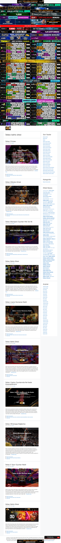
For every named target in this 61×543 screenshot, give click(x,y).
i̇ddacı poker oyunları (47, 229)
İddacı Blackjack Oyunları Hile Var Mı (18, 222)
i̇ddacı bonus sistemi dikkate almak (17, 214)
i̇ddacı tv (53, 238)
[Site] (15, 44)
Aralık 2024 (45, 295)
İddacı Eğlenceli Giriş (46, 150)
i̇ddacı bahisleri (51, 200)
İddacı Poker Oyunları (47, 152)
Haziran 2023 (45, 323)
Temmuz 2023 (45, 321)
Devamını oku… (9, 211)
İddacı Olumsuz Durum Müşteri (48, 167)
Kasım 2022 (45, 333)
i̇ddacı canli (49, 202)
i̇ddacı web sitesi (51, 243)
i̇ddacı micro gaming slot (46, 227)
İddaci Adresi (45, 136)
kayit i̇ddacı (50, 253)
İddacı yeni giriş (46, 273)
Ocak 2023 (45, 330)
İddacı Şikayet (46, 278)
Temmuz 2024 (45, 303)
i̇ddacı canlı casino (47, 205)
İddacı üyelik (46, 276)
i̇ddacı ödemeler (45, 252)
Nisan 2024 (45, 307)
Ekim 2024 (45, 298)
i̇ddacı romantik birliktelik (46, 233)
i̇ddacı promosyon (46, 230)
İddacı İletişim (52, 276)
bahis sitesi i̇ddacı (45, 191)
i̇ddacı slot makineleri (46, 236)
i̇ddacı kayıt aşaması (50, 220)
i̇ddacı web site (20, 295)
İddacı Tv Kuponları (46, 162)
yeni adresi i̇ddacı (46, 254)
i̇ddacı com (45, 210)
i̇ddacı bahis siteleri (45, 201)
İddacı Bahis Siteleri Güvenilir (48, 170)
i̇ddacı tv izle (45, 242)
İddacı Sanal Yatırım (46, 161)
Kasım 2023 (45, 315)
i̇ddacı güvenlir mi (46, 219)
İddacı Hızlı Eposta (46, 153)
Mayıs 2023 (45, 324)
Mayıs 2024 (45, 306)
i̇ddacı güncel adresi (48, 218)
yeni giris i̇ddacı (14, 375)
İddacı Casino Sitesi (48, 260)
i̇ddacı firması (14, 175)
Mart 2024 (45, 309)
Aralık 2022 (45, 332)
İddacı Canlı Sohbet (46, 165)
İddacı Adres (45, 256)
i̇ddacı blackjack (50, 201)
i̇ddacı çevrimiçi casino (47, 251)
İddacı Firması (10, 141)
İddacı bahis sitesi (9, 175)
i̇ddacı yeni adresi (46, 247)
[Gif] (30, 61)
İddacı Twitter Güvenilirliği (47, 156)
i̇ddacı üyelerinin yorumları (50, 252)
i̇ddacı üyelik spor (45, 253)
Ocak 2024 (45, 312)
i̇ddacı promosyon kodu (48, 232)
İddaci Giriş (45, 138)
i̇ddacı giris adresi (51, 212)
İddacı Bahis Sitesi (12, 261)
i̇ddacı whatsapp (46, 244)
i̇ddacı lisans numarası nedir (22, 334)
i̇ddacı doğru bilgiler (50, 210)
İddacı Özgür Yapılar (46, 149)
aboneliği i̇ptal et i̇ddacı (45, 190)
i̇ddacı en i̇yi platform (45, 211)
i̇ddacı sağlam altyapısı (52, 233)
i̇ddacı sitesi (46, 234)
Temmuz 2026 (45, 286)
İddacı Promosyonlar (10, 174)
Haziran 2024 (45, 304)
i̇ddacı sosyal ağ (52, 236)
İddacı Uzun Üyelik (46, 141)
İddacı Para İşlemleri (46, 146)
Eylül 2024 (45, 300)
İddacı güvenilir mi (19, 175)
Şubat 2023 (45, 329)
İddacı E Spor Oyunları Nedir (15, 465)
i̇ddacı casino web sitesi (47, 207)
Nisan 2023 (45, 326)
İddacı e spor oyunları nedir (16, 497)
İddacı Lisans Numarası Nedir (16, 302)
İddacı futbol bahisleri (47, 261)
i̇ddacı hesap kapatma (51, 219)
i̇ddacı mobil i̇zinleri (51, 227)
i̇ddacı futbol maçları (45, 212)
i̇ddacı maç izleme (46, 225)
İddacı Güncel (46, 266)
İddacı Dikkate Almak (13, 182)
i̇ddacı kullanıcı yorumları (47, 223)
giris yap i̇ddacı (45, 195)
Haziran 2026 (45, 288)
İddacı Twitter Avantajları (47, 159)
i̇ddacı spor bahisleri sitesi (49, 237)
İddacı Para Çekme (48, 272)
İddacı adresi (52, 256)
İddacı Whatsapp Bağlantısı (15, 424)
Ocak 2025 (45, 294)
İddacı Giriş (46, 263)
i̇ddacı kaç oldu (46, 221)
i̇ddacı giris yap (25, 254)
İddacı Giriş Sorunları (46, 164)
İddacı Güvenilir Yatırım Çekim (48, 173)
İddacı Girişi (46, 264)
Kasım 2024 (45, 297)
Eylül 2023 (45, 318)
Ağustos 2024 (45, 301)
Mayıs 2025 (45, 291)
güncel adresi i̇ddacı (47, 196)
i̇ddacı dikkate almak (26, 214)
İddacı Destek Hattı (46, 144)
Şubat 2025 (45, 292)
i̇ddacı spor (44, 237)
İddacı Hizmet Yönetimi (47, 147)
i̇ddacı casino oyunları (46, 206)
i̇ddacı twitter (50, 242)
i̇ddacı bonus (45, 202)
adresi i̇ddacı (51, 190)
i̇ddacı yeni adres (46, 246)
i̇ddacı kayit (45, 220)
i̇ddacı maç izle (46, 224)
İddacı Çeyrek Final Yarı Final (48, 168)
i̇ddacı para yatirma (15, 295)
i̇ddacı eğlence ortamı (50, 211)
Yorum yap (8, 176)
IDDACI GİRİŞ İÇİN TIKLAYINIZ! (30, 25)
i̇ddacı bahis (46, 200)
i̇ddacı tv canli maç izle (48, 241)
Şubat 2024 (45, 310)
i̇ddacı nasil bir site (47, 228)
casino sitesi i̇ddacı (9, 334)
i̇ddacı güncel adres (48, 216)
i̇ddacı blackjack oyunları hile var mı (17, 254)
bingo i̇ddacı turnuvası (50, 191)
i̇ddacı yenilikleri (53, 247)
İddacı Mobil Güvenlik (47, 158)
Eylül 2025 (45, 289)
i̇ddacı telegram (47, 238)
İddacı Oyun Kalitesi (46, 155)
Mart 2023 (45, 327)
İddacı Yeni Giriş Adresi (47, 274)
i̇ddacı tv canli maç (46, 240)
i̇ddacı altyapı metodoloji (46, 197)
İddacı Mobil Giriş (47, 270)
